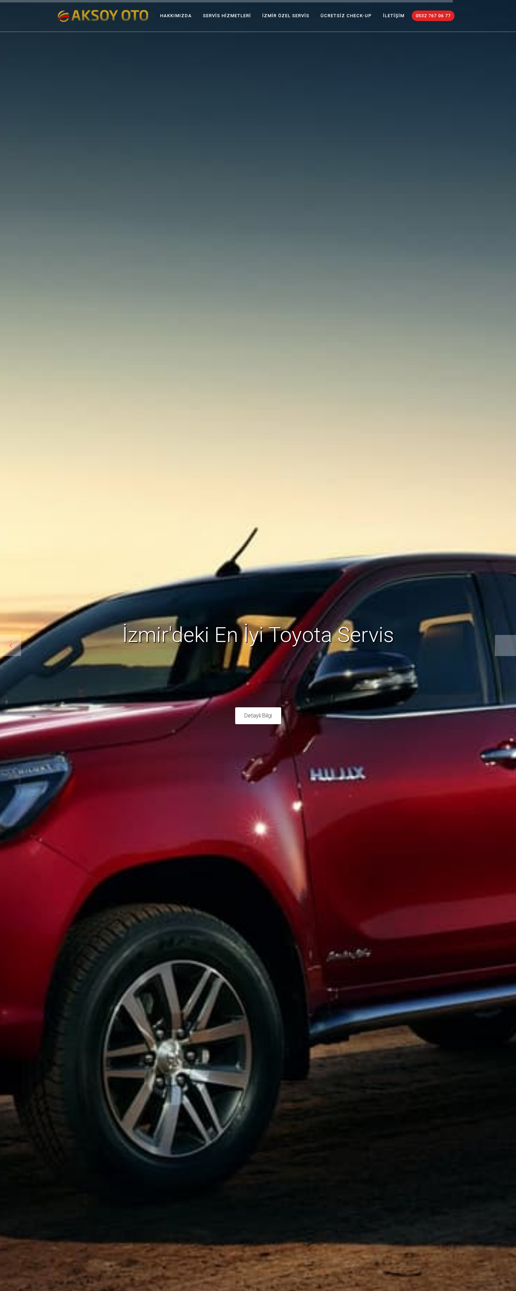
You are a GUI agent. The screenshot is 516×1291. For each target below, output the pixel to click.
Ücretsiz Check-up (346, 15)
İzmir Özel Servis (285, 15)
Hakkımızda (176, 15)
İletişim (393, 15)
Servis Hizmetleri (227, 15)
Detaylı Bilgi (258, 732)
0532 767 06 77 (433, 15)
